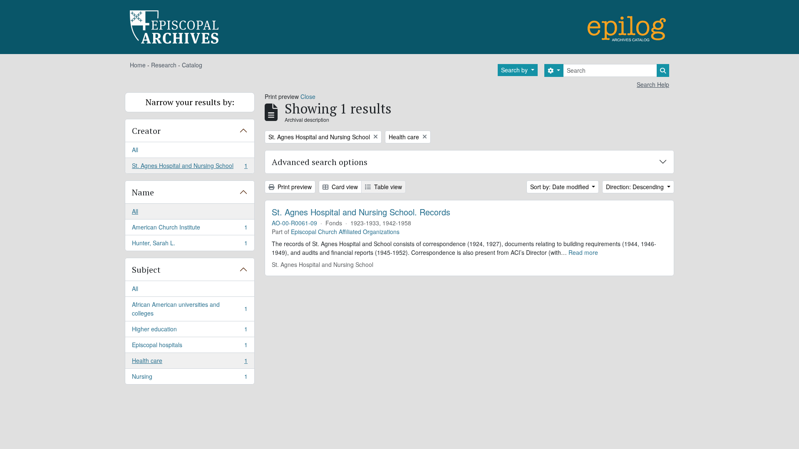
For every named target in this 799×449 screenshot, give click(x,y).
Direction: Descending (635, 187)
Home (138, 65)
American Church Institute (190, 229)
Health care (190, 362)
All (135, 150)
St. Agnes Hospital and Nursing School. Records (361, 212)
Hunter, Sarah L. (190, 245)
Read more (583, 252)
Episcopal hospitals (190, 346)
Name (143, 192)
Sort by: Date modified (560, 187)
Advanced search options (319, 162)
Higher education (190, 331)
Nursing (190, 378)
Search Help (653, 84)
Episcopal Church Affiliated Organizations (345, 231)
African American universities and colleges (190, 308)
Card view (344, 187)
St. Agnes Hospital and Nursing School (190, 167)
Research (163, 65)
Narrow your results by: (190, 102)
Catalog (192, 65)
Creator (146, 130)
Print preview (294, 187)
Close (307, 96)
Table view (387, 187)
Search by (515, 70)
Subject (146, 269)
